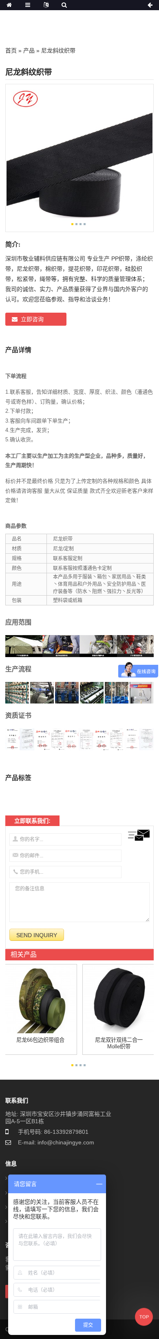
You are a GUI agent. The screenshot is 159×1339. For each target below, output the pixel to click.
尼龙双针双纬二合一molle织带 (119, 1043)
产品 (29, 50)
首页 (11, 50)
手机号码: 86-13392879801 (53, 1132)
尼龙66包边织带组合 (40, 1040)
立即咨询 (32, 319)
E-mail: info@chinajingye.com (56, 1142)
